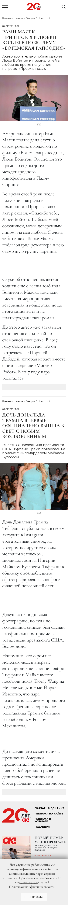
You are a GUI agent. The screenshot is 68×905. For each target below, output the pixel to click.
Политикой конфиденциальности (31, 887)
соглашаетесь (28, 882)
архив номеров (43, 855)
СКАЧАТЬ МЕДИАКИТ (49, 808)
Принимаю (33, 897)
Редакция (42, 826)
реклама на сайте (49, 813)
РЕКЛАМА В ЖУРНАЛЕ (43, 820)
